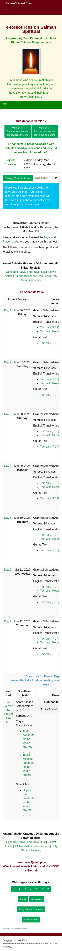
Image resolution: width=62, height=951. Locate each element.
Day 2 (7, 362)
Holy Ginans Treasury (31, 909)
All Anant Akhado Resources (32, 275)
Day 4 (7, 465)
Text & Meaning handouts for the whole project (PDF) (28, 766)
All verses (36, 899)
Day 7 (7, 621)
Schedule (12, 271)
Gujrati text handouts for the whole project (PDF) (28, 802)
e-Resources (31, 919)
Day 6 (7, 569)
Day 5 (7, 517)
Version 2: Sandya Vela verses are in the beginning (44, 131)
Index (23, 899)
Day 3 (7, 414)
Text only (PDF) (49, 327)
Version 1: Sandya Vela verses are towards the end (18, 131)
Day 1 (7, 310)
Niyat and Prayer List (32, 271)
